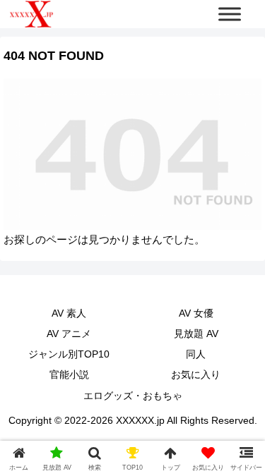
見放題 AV (196, 333)
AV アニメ (69, 333)
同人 (196, 354)
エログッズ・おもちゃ (132, 395)
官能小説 (69, 374)
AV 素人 (69, 313)
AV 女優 (196, 313)
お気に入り (195, 374)
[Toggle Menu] (229, 13)
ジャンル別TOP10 (69, 354)
